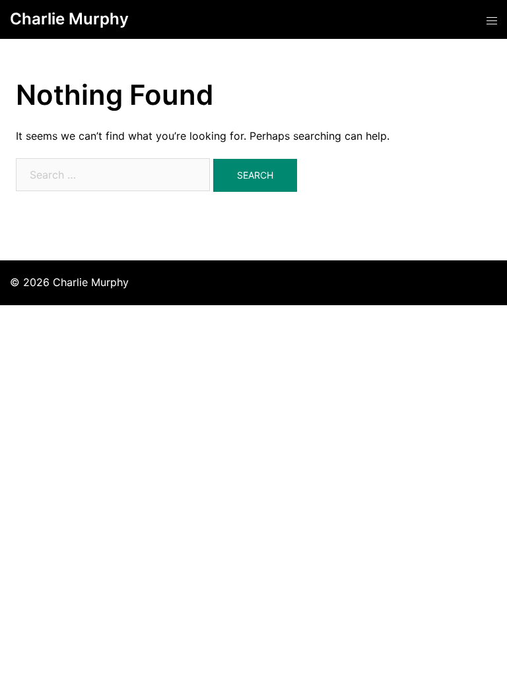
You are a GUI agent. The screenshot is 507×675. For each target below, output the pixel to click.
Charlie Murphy (69, 18)
